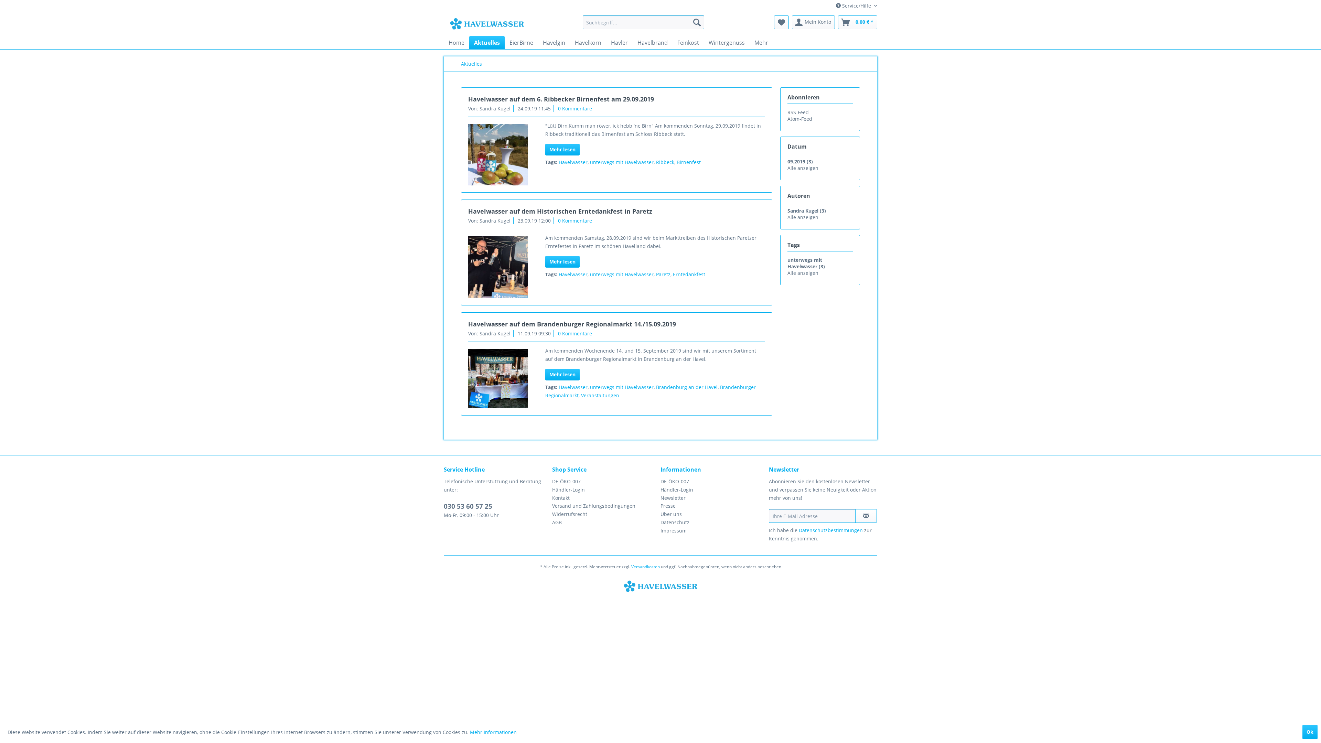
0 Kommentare (575, 108)
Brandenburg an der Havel (687, 387)
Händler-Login (568, 489)
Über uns (671, 514)
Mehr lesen (562, 149)
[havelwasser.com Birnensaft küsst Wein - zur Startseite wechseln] (487, 24)
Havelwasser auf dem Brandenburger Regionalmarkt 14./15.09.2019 (572, 324)
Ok (1310, 732)
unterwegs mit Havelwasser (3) (806, 263)
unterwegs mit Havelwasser (622, 162)
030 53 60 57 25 (468, 506)
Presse (668, 506)
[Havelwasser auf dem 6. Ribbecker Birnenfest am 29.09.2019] (498, 154)
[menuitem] (643, 22)
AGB (557, 522)
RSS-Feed (798, 112)
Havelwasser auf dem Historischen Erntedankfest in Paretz (560, 211)
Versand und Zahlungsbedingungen (593, 506)
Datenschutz (674, 522)
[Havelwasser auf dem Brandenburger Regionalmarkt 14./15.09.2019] (498, 378)
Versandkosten (645, 567)
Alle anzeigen (802, 168)
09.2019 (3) (800, 161)
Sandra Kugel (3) (806, 210)
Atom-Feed (799, 119)
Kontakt (561, 498)
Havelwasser (573, 162)
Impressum (673, 530)
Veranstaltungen (600, 395)
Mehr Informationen (493, 732)
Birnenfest (689, 162)
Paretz (663, 274)
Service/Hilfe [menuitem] (856, 5)
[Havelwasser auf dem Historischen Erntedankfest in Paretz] (498, 267)
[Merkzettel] (781, 22)
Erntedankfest (689, 274)
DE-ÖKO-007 (566, 481)
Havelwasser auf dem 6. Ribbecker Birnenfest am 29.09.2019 (561, 99)
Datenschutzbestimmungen (831, 530)
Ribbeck (665, 162)
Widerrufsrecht (569, 514)
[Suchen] (697, 22)
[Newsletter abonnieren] (866, 516)
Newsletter (673, 498)
